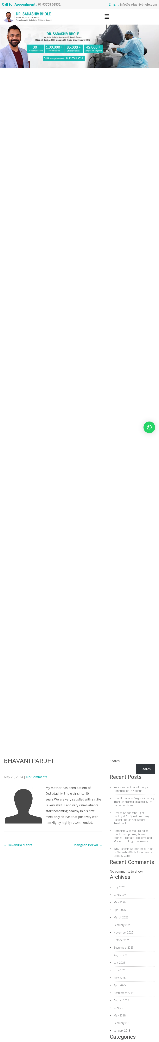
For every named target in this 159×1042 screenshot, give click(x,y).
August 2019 (121, 1000)
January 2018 (122, 1030)
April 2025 (120, 985)
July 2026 (119, 887)
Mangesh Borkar (87, 845)
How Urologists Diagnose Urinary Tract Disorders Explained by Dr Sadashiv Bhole (134, 802)
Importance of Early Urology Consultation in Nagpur (131, 789)
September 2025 (124, 947)
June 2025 (120, 970)
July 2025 (119, 962)
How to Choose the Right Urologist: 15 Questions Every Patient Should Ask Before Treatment (131, 818)
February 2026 (122, 925)
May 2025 (120, 977)
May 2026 (120, 902)
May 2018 (120, 1015)
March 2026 (121, 917)
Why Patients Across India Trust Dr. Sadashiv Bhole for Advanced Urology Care (133, 852)
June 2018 (120, 1008)
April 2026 (120, 909)
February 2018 (122, 1023)
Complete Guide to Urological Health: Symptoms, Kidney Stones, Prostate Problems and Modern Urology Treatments (133, 836)
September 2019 (124, 992)
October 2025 (122, 940)
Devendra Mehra (18, 845)
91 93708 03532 (49, 4)
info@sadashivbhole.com (138, 4)
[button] (107, 17)
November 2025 (123, 932)
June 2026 (120, 894)
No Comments (36, 777)
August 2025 (121, 955)
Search (115, 761)
